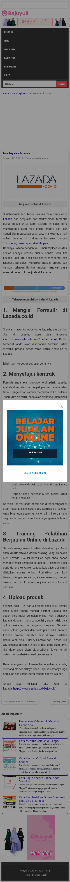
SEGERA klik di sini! (35, 473)
